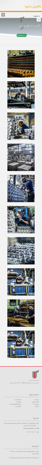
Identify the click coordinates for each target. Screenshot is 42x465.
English (36, 16)
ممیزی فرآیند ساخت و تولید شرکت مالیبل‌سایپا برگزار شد (24, 457)
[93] (21, 283)
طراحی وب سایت (34, 382)
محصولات (18, 402)
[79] (21, 96)
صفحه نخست (17, 399)
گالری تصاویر (35, 402)
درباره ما (36, 399)
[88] (21, 65)
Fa (39, 16)
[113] (21, 190)
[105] (21, 221)
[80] (21, 128)
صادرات (37, 406)
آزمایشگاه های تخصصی (15, 404)
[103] (21, 252)
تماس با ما (36, 404)
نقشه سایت (18, 406)
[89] (21, 315)
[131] (21, 159)
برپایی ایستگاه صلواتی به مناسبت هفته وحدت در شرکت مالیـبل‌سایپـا (24, 452)
